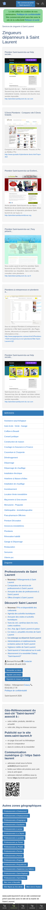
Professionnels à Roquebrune (15, 864)
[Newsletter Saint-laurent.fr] (37, 3)
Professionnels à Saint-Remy (15, 878)
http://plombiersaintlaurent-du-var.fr (18, 276)
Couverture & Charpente (14, 452)
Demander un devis (13, 670)
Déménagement (11, 458)
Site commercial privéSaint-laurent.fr (26, 4)
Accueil (5, 908)
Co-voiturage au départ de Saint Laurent (24, 638)
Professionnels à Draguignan (15, 820)
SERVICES (9, 413)
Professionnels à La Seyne (14, 833)
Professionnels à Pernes (13, 851)
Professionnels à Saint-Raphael (16, 873)
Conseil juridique (11, 437)
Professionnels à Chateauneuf (15, 811)
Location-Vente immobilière (15, 494)
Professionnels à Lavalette (14, 838)
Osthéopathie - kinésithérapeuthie (18, 510)
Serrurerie (8, 552)
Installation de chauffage (14, 484)
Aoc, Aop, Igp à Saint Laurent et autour (24, 629)
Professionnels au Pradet (13, 847)
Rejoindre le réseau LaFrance (17, 679)
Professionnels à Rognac (13, 860)
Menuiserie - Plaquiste (13, 505)
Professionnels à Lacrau (13, 829)
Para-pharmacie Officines (14, 515)
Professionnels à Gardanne (14, 825)
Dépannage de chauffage (14, 468)
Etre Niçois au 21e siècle (13, 887)
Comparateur (13, 908)
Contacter (28, 661)
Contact (41, 908)
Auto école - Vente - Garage (15, 426)
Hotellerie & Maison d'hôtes (15, 479)
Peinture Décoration (12, 521)
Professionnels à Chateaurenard (16, 816)
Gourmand (32, 908)
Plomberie (8, 531)
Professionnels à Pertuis (13, 856)
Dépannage (9, 463)
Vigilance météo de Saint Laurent (21, 647)
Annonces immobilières (14, 526)
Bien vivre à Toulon (34, 887)
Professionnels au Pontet (13, 842)
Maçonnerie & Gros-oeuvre (15, 500)
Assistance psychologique (15, 421)
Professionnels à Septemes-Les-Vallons (19, 869)
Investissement (10, 489)
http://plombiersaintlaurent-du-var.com (19, 99)
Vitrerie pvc (9, 557)
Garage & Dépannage (13, 542)
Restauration (9, 547)
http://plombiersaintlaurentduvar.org (18, 215)
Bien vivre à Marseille (12, 882)
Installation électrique (13, 473)
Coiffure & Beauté (11, 431)
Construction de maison (14, 442)
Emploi (23, 908)
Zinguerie (8, 563)
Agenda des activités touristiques (21, 614)
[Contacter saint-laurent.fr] (42, 3)
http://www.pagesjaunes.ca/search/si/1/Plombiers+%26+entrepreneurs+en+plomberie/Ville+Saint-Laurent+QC (23, 338)
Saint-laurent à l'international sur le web (24, 650)
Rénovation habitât (12, 536)
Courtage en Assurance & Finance (18, 447)
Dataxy (27, 685)
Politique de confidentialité (28, 14)
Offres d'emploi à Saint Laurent (20, 598)
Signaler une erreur (13, 675)
